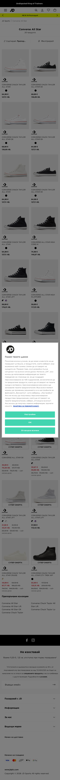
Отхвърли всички (30, 430)
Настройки (30, 414)
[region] (30, 390)
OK (29, 422)
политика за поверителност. (26, 406)
